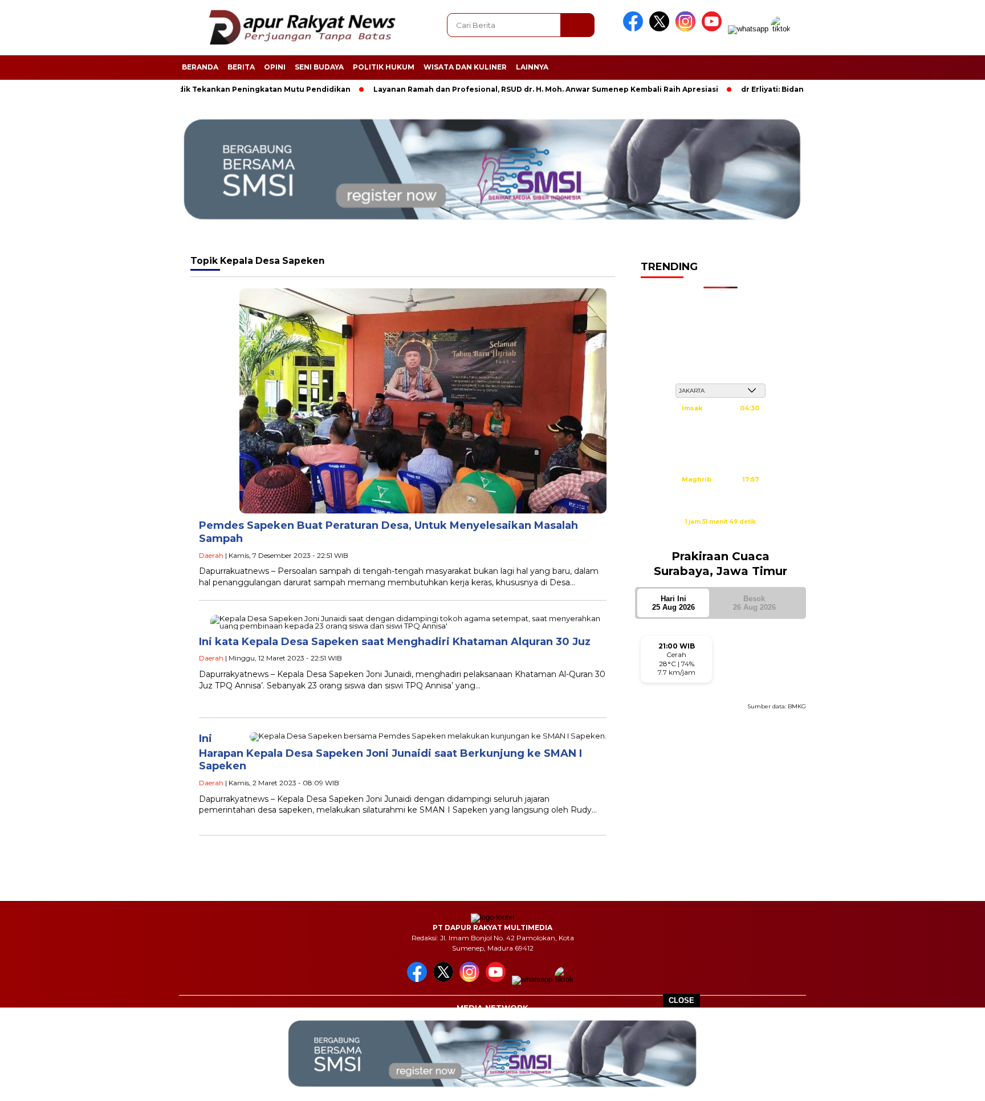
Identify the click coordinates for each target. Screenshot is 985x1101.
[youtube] (714, 29)
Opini (275, 67)
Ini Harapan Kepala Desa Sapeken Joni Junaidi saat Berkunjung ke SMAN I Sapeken (390, 752)
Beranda (200, 67)
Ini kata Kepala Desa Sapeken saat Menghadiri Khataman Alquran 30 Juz (395, 641)
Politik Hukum (383, 67)
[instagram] (687, 29)
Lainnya (532, 67)
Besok (754, 602)
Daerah (211, 555)
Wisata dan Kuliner (465, 67)
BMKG (797, 706)
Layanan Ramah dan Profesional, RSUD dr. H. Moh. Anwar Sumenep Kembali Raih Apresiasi (505, 89)
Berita (241, 67)
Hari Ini (673, 602)
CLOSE (681, 1000)
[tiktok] (783, 29)
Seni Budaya (319, 67)
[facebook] (635, 29)
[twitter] (661, 29)
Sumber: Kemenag (720, 534)
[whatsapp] (748, 29)
